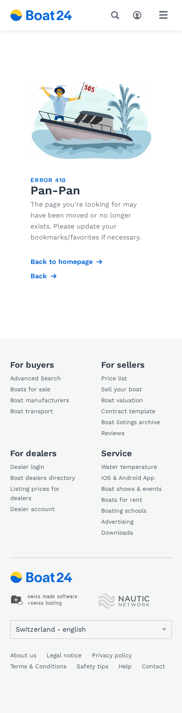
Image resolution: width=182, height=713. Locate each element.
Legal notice (64, 655)
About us (23, 655)
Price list (114, 378)
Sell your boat (121, 389)
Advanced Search (35, 378)
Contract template (128, 411)
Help (125, 666)
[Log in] (139, 14)
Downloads (117, 532)
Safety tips (92, 666)
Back (38, 276)
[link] (44, 600)
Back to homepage (61, 262)
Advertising (117, 521)
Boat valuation (122, 400)
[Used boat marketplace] (41, 15)
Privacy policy (112, 655)
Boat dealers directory (42, 477)
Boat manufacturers (39, 400)
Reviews (112, 433)
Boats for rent (121, 499)
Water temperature (129, 466)
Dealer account (32, 509)
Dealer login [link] (27, 466)
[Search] (117, 15)
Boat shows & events (131, 488)
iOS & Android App (127, 477)
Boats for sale (30, 389)
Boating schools (123, 510)
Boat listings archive (130, 422)
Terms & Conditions (38, 666)
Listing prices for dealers (35, 493)
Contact (153, 666)
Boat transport (31, 411)
